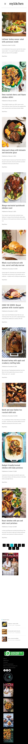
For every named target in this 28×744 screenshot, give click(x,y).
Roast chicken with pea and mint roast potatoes (12, 521)
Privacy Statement (8, 664)
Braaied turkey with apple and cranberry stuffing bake (13, 361)
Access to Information (9, 667)
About (5, 658)
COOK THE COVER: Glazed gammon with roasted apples (13, 306)
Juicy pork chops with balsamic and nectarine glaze (14, 151)
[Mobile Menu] (5, 3)
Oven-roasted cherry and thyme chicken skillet (14, 95)
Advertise (6, 660)
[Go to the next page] (17, 548)
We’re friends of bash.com (10, 665)
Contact (5, 662)
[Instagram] (7, 670)
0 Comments (17, 625)
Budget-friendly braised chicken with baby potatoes (12, 466)
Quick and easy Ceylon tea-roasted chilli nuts (12, 411)
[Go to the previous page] (4, 545)
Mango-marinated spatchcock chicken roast (13, 206)
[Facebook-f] (4, 670)
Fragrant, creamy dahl (13, 623)
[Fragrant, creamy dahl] (4, 624)
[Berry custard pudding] (4, 639)
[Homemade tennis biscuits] (4, 631)
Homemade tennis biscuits (14, 631)
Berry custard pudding (13, 638)
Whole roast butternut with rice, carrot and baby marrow (13, 264)
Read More (4, 56)
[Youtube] (10, 670)
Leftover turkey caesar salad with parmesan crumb (13, 40)
